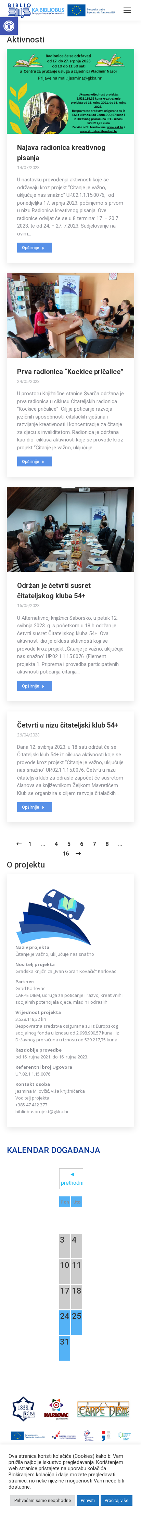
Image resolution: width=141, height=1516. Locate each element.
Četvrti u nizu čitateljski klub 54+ (67, 725)
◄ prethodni (72, 1178)
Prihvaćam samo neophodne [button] (42, 1500)
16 (66, 853)
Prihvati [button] (88, 1500)
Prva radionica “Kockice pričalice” (70, 372)
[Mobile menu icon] (127, 10)
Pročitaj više (116, 1500)
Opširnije (30, 247)
